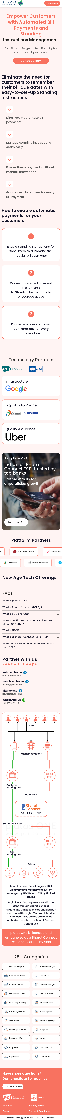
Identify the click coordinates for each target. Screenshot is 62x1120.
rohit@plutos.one (11, 675)
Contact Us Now (13, 1086)
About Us (7, 1105)
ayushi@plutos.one (12, 684)
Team (5, 1111)
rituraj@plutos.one (12, 693)
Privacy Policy (36, 1105)
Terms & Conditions (39, 1111)
